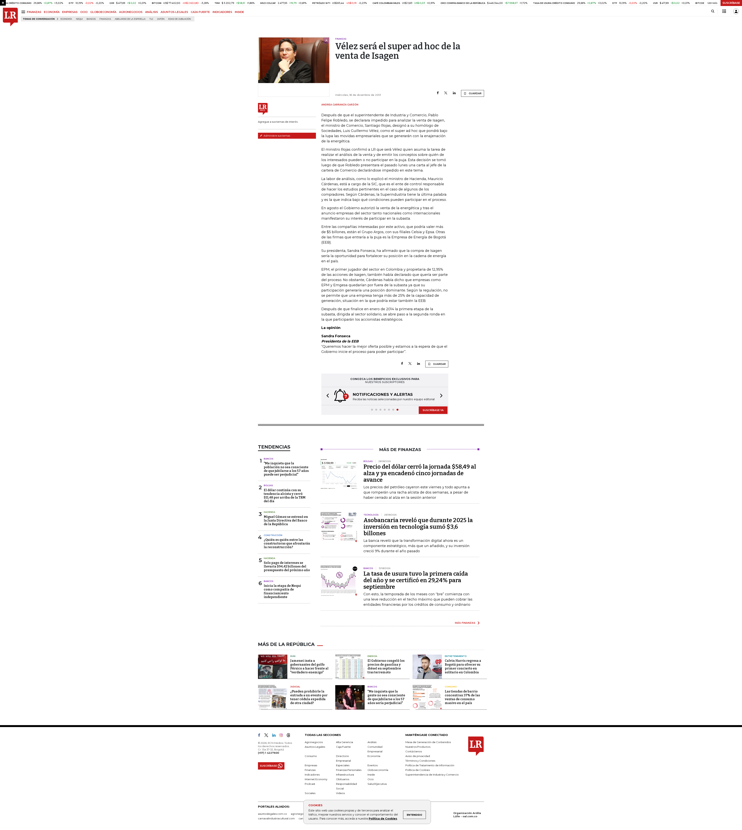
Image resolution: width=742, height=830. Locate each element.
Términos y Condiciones (420, 760)
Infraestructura (345, 774)
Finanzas (105, 19)
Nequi (79, 19)
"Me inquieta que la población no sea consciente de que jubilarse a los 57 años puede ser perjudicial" (286, 468)
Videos (340, 793)
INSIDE (239, 12)
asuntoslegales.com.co (272, 813)
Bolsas (268, 485)
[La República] (10, 17)
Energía (372, 656)
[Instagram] (282, 735)
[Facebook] (438, 93)
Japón (160, 19)
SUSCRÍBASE (731, 3)
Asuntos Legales (315, 746)
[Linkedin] (454, 93)
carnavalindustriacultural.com (276, 818)
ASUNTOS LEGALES (174, 12)
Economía (66, 19)
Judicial (295, 686)
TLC (151, 19)
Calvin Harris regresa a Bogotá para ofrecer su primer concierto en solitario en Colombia (463, 666)
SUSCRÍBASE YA (433, 410)
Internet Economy (316, 779)
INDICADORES (222, 12)
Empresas (311, 765)
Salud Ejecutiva (377, 783)
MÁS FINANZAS (465, 622)
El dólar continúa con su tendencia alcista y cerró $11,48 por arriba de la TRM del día (284, 495)
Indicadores (312, 774)
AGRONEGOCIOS (130, 12)
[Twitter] (446, 93)
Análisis (372, 742)
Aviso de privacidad (417, 756)
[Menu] (24, 11)
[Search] (712, 11)
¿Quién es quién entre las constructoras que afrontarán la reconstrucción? (287, 543)
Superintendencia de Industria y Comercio (432, 774)
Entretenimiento (456, 656)
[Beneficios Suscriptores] (724, 11)
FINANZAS (34, 12)
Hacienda (269, 512)
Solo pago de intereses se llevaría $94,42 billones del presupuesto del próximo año (287, 566)
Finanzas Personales (348, 769)
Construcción (273, 535)
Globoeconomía (378, 769)
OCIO (84, 12)
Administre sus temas (276, 135)
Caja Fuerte (343, 746)
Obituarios (342, 779)
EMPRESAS (69, 12)
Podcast (310, 783)
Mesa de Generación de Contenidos (428, 742)
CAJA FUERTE (200, 12)
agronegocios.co (301, 813)
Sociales (310, 793)
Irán (292, 656)
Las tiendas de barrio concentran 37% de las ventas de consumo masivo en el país (462, 697)
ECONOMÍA (52, 12)
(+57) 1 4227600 (268, 752)
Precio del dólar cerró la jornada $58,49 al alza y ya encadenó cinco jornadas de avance (419, 473)
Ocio (371, 779)
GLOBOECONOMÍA (103, 12)
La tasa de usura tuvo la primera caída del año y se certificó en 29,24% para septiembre (415, 580)
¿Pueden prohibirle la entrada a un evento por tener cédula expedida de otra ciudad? (309, 697)
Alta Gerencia (344, 742)
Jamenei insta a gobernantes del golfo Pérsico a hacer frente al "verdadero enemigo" (309, 666)
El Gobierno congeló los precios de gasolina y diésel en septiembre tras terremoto (386, 666)
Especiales (342, 765)
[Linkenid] (275, 735)
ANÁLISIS (151, 12)
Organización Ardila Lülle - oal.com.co (467, 814)
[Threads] (290, 735)
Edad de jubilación (179, 19)
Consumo (451, 686)
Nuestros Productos (417, 746)
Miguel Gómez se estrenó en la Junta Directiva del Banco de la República (286, 520)
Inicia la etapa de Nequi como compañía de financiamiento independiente (282, 591)
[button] (326, 396)
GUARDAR (475, 93)
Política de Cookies (383, 818)
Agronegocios (314, 742)
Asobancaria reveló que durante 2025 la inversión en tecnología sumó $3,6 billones (418, 527)
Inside (371, 774)
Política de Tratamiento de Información (429, 765)
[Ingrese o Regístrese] (736, 11)
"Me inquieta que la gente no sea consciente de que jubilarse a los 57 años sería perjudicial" (386, 697)
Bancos (91, 19)
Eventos (373, 765)
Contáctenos (413, 751)
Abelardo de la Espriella (130, 19)
